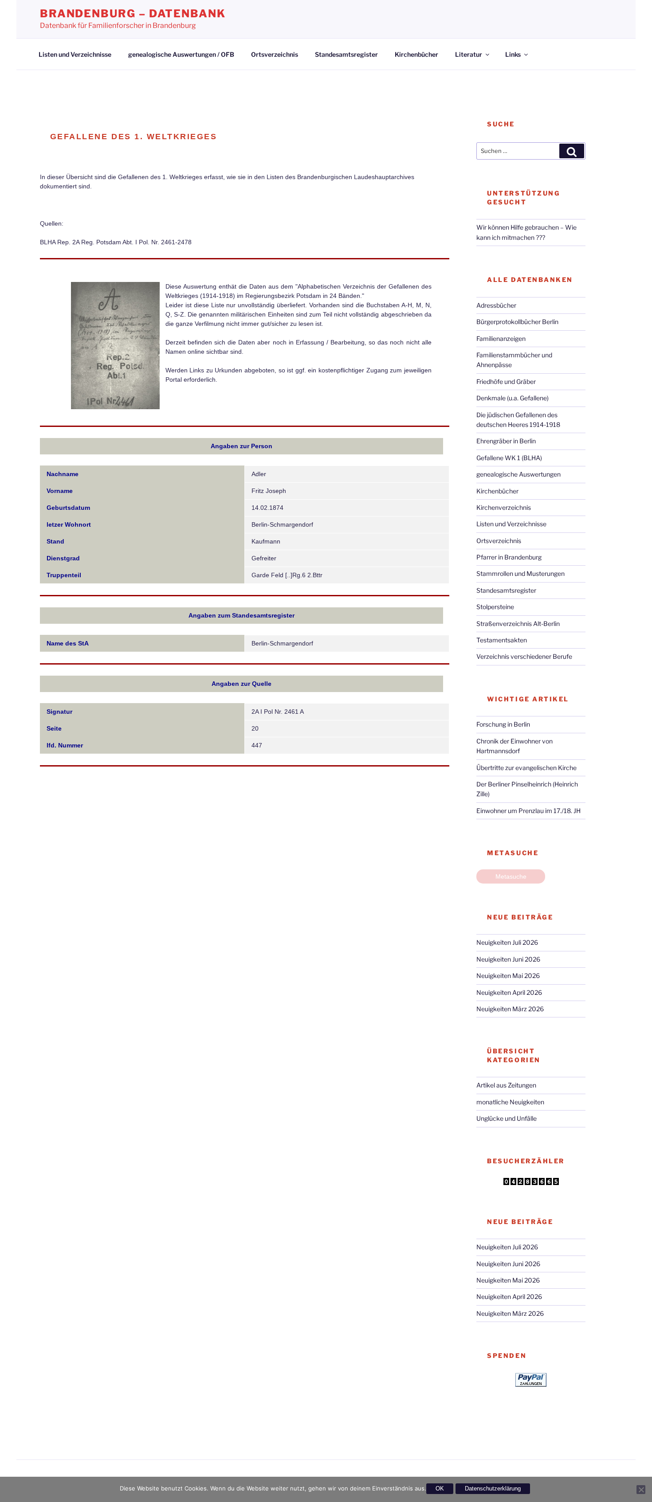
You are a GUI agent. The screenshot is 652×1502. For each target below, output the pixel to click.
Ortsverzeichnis (274, 54)
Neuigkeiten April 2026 (509, 992)
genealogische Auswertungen (518, 474)
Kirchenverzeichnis (503, 507)
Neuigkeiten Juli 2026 (507, 942)
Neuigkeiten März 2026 (510, 1009)
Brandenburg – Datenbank (133, 13)
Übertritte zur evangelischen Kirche (526, 767)
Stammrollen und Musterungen (520, 573)
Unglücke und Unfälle (506, 1118)
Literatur (468, 54)
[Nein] (640, 1489)
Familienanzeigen (501, 338)
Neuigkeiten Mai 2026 (508, 975)
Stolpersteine (495, 606)
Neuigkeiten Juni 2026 (508, 959)
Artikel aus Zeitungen (506, 1085)
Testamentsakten (501, 640)
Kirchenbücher (416, 54)
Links (513, 54)
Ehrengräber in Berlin (506, 441)
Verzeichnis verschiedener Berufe (524, 656)
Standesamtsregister (346, 54)
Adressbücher (496, 305)
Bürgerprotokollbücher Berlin (517, 321)
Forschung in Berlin (503, 724)
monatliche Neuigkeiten (510, 1102)
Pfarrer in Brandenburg (509, 557)
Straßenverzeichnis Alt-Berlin (518, 623)
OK (440, 1488)
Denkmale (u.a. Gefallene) (512, 398)
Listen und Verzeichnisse (75, 54)
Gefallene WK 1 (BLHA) (509, 458)
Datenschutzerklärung (493, 1488)
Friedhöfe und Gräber (506, 381)
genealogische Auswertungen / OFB (181, 54)
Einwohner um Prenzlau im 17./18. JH (528, 810)
